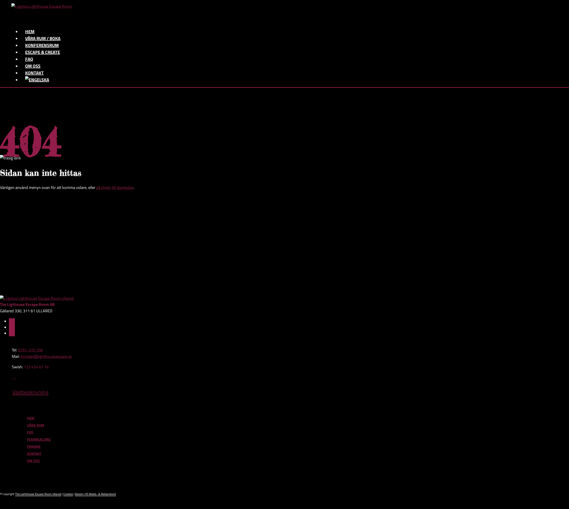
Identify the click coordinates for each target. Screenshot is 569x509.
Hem (30, 418)
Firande (34, 446)
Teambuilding (39, 439)
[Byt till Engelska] (37, 80)
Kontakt (34, 453)
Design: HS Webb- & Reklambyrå (95, 494)
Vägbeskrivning (30, 392)
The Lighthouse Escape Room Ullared (38, 494)
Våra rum (35, 425)
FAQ (30, 432)
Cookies (68, 494)
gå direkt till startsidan (115, 187)
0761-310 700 (30, 350)
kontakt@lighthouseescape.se (46, 356)
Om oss (33, 460)
